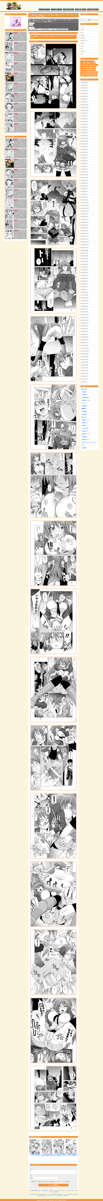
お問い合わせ (80, 9)
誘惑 (59, 29)
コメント (32, 1169)
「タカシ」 (83, 26)
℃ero (82, 32)
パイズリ (40, 29)
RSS (56, 9)
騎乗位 (66, 29)
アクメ (31, 29)
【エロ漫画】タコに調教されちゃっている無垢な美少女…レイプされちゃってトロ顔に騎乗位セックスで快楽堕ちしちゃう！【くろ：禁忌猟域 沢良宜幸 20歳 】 (20, 46)
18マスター (83, 51)
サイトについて (68, 9)
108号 (82, 43)
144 (82, 48)
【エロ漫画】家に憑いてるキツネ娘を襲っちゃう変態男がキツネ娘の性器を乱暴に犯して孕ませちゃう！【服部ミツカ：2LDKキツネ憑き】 (20, 214)
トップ (44, 9)
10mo (82, 46)
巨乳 (44, 29)
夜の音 (31, 25)
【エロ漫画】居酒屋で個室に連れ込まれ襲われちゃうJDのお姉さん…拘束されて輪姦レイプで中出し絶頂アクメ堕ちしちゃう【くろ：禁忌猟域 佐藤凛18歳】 (20, 67)
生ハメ (55, 29)
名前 (31, 1175)
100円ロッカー (84, 40)
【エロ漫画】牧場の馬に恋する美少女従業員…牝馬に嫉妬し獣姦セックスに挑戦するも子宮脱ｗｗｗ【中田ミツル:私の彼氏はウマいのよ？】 (20, 117)
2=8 (82, 54)
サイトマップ (93, 9)
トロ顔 (35, 29)
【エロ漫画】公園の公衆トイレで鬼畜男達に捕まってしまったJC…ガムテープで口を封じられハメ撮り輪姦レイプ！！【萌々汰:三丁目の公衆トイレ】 (20, 56)
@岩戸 (82, 29)
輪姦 (62, 29)
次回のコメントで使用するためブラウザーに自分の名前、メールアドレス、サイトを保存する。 (51, 1181)
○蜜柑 (82, 35)
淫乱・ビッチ (49, 29)
